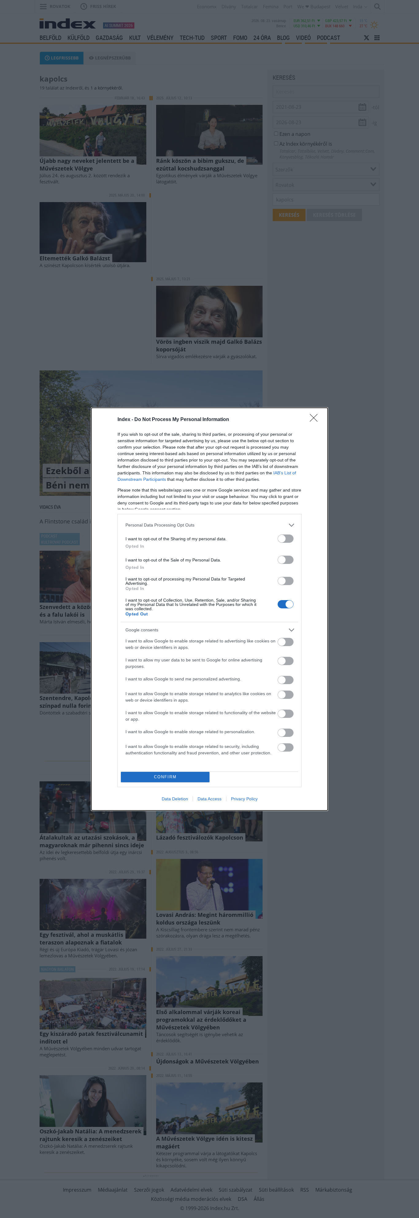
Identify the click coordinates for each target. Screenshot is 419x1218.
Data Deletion (175, 798)
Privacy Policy (244, 798)
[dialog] (209, 609)
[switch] (286, 538)
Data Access (209, 798)
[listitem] (209, 525)
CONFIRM (165, 777)
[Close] (315, 420)
